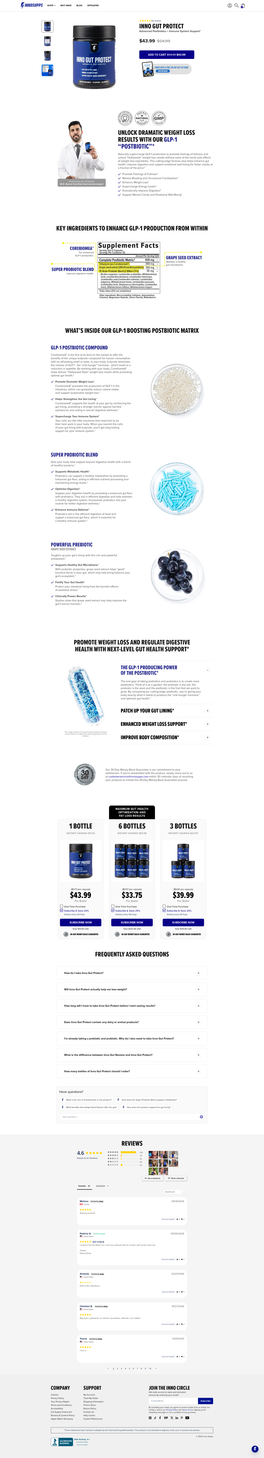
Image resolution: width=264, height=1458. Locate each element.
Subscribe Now (81, 922)
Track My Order (90, 1398)
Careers (54, 1394)
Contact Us (88, 1412)
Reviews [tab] (82, 1186)
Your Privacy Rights (60, 1401)
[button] (86, 1100)
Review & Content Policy (63, 1415)
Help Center (89, 1415)
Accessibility (57, 1408)
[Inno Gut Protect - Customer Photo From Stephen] (173, 1163)
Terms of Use (187, 1409)
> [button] (156, 1368)
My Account (89, 1394)
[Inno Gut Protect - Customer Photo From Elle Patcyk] (163, 1163)
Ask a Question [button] (154, 1178)
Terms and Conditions (61, 1405)
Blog (79, 5)
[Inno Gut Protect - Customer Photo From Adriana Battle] (153, 1171)
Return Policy (89, 1408)
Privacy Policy (172, 1409)
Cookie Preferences (92, 1418)
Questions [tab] (100, 1186)
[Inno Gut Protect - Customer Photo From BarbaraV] (153, 1163)
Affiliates (93, 5)
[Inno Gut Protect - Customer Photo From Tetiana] (163, 1155)
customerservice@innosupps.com (128, 776)
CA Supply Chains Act (61, 1412)
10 (150, 1368)
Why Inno (66, 5)
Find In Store (89, 1405)
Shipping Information (93, 1401)
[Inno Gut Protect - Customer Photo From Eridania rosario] (153, 1155)
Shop (50, 5)
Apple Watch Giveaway (62, 1418)
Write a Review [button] (177, 1178)
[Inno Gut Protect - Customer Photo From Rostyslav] (173, 1155)
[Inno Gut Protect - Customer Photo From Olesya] (163, 1171)
